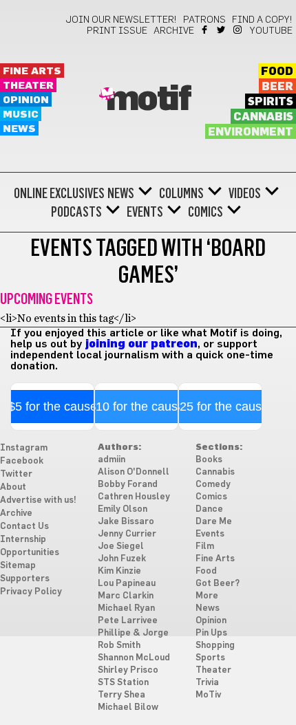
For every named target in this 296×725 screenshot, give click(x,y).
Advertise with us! (38, 500)
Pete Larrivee (128, 620)
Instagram (238, 29)
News (19, 129)
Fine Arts (32, 71)
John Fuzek (122, 558)
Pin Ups (211, 633)
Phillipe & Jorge (133, 633)
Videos (245, 193)
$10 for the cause (136, 406)
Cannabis (263, 116)
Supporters (25, 578)
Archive (174, 31)
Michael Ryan (126, 608)
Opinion (26, 100)
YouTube (271, 31)
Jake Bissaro (126, 521)
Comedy (213, 484)
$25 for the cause (220, 406)
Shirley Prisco (128, 670)
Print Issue (117, 31)
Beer (277, 86)
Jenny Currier (127, 534)
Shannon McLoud (134, 657)
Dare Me (213, 521)
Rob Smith (119, 645)
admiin (111, 459)
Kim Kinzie (119, 571)
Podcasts (76, 212)
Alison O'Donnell (133, 472)
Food (277, 71)
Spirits (270, 101)
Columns (181, 193)
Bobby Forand (128, 484)
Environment (250, 132)
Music (21, 114)
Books (208, 459)
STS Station (123, 682)
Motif (148, 100)
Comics (205, 212)
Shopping (215, 645)
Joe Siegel (121, 546)
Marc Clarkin (126, 596)
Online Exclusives (59, 193)
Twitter (222, 29)
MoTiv (208, 695)
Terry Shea (121, 695)
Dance (209, 509)
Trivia (207, 682)
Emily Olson (122, 509)
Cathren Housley (134, 497)
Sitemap (18, 565)
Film (204, 546)
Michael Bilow (128, 707)
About (13, 487)
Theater (28, 85)
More (206, 596)
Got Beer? (217, 583)
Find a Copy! (262, 20)
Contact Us (24, 526)
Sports (210, 657)
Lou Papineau (127, 583)
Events (145, 212)
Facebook (205, 29)
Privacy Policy (31, 591)
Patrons (204, 20)
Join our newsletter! (121, 20)
